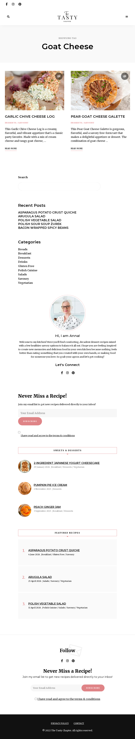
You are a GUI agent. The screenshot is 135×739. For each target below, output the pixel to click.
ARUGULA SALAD (31, 216)
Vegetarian (25, 282)
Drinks (22, 261)
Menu (126, 16)
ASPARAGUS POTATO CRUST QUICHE (47, 212)
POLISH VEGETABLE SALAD (39, 220)
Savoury (23, 123)
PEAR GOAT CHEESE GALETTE (98, 116)
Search (23, 177)
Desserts (10, 123)
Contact (79, 723)
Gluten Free (26, 266)
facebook (6, 4)
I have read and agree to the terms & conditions (48, 435)
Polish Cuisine (27, 270)
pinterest (19, 4)
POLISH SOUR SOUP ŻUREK (39, 224)
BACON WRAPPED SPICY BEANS (43, 228)
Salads (22, 274)
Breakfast (24, 253)
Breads (22, 249)
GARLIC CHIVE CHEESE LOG (30, 116)
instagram (13, 4)
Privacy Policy (60, 723)
